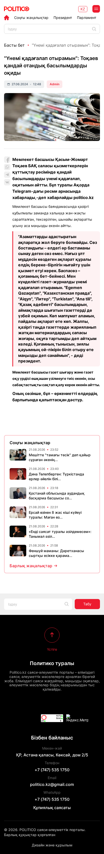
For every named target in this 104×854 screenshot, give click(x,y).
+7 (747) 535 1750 (52, 769)
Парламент (86, 17)
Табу (87, 604)
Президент (63, 17)
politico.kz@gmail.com (52, 784)
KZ (83, 9)
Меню (96, 9)
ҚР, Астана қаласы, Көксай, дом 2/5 (52, 754)
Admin (54, 84)
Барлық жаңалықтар (31, 566)
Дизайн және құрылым (52, 845)
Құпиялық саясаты (52, 807)
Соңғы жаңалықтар (31, 17)
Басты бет (14, 45)
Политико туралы (52, 663)
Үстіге (52, 649)
